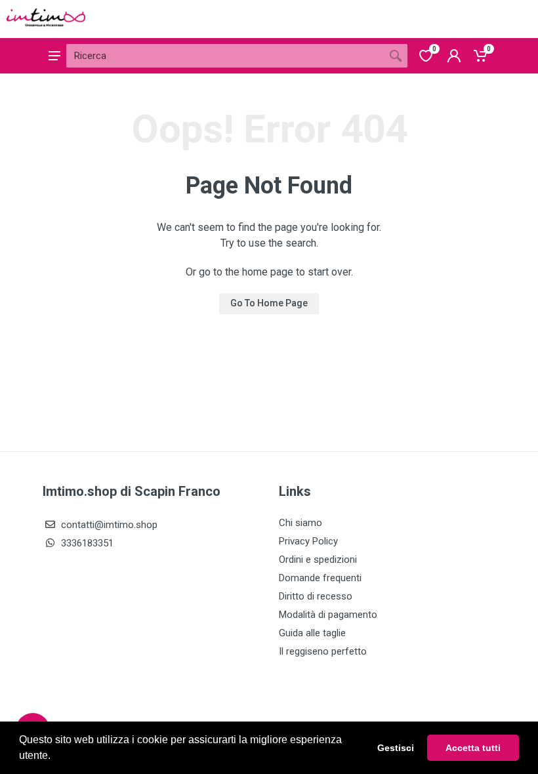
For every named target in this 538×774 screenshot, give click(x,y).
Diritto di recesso (315, 596)
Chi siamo (300, 523)
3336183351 (86, 543)
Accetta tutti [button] (473, 748)
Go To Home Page (269, 303)
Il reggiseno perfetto (323, 651)
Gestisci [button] (395, 748)
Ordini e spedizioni (318, 559)
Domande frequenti (320, 578)
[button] (55, 757)
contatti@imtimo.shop (107, 525)
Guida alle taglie (312, 633)
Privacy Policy (308, 541)
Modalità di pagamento (328, 615)
